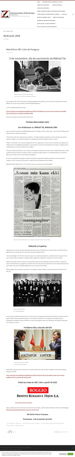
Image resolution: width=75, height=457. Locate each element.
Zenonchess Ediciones (10, 447)
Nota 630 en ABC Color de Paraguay (22, 49)
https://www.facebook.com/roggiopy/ (23, 402)
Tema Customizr (18, 449)
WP (7, 449)
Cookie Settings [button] (63, 454)
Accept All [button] (70, 454)
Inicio (4, 31)
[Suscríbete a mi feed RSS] (73, 448)
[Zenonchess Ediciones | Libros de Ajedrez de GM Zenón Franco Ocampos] (5, 14)
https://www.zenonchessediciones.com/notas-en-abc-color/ (22, 410)
